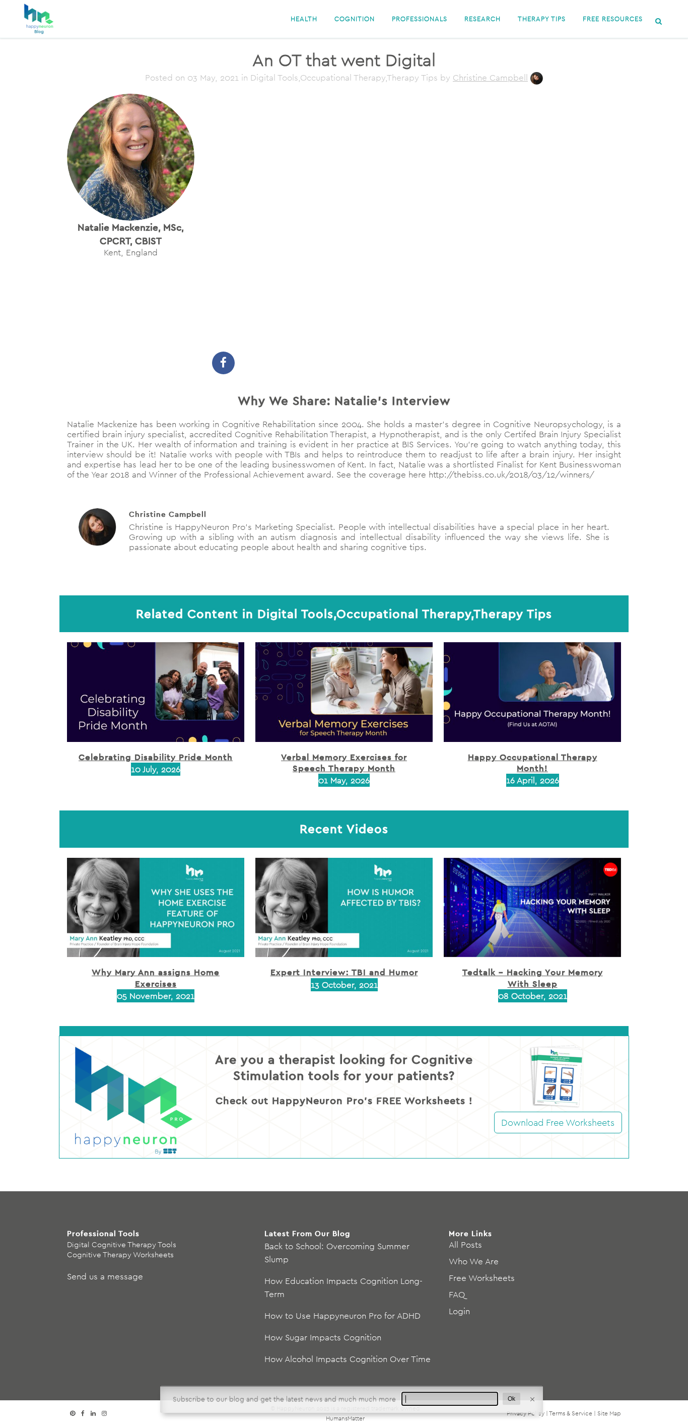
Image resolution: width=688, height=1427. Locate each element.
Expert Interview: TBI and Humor (344, 972)
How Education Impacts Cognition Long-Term (343, 1287)
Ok (511, 1398)
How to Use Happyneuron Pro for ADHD (342, 1315)
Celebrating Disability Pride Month (156, 757)
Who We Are (474, 1261)
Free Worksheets (482, 1277)
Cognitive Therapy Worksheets (120, 1254)
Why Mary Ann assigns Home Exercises (156, 977)
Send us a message (105, 1276)
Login (459, 1311)
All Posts (465, 1244)
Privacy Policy (525, 1413)
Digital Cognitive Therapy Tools (121, 1244)
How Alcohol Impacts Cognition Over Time (347, 1359)
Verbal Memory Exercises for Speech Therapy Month (344, 762)
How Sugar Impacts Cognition (322, 1337)
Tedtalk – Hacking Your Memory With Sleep (532, 977)
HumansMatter (345, 1418)
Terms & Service (570, 1413)
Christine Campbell (490, 77)
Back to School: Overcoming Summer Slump (336, 1253)
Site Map (609, 1413)
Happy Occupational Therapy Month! (532, 762)
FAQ (457, 1294)
